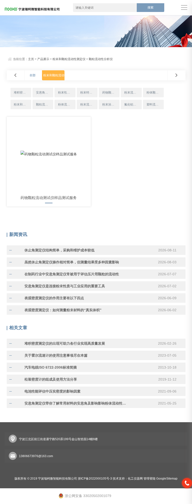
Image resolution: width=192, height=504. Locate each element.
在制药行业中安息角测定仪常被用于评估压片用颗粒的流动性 (71, 274)
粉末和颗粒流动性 (22, 104)
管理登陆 (150, 478)
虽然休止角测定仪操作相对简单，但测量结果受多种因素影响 (71, 262)
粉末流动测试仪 (89, 104)
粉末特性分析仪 (89, 92)
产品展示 (43, 59)
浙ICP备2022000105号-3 (95, 478)
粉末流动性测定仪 (133, 92)
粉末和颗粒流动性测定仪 (69, 59)
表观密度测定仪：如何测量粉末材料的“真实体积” (63, 310)
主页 (31, 59)
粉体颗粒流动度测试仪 (155, 92)
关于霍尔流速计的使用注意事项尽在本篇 (56, 355)
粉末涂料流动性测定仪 (111, 104)
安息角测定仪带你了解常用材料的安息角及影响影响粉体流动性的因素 (76, 403)
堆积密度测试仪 (22, 92)
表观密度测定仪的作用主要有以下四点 (54, 298)
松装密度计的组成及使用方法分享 (50, 379)
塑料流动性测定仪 (155, 104)
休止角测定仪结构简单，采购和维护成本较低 (59, 250)
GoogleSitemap (167, 478)
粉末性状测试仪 (66, 92)
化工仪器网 (135, 478)
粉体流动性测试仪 (66, 104)
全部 (33, 75)
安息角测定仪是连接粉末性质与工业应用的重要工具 (64, 286)
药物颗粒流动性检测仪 (111, 92)
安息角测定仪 (44, 92)
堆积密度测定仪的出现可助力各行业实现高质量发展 (64, 343)
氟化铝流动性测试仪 (133, 104)
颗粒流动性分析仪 (101, 59)
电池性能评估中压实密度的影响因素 (52, 391)
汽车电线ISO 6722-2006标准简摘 (50, 367)
